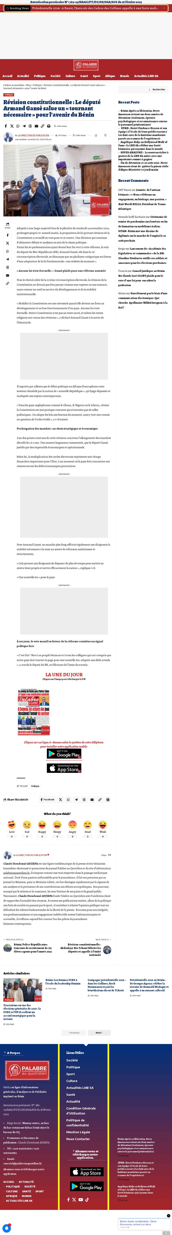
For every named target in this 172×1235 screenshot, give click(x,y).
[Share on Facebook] (5, 126)
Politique (9, 94)
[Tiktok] (87, 1199)
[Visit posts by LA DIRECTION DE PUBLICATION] (7, 855)
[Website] (109, 855)
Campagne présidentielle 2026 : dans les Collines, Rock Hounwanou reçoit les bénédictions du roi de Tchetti (106, 985)
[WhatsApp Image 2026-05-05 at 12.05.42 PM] (33, 712)
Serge (121, 249)
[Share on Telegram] (24, 126)
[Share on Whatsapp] (18, 126)
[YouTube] (81, 1199)
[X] (74, 1199)
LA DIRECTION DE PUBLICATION (33, 135)
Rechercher (159, 89)
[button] (164, 8)
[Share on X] (12, 126)
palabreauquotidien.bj (16, 873)
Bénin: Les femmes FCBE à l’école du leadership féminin (63, 981)
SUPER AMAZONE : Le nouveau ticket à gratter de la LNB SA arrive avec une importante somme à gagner (143, 156)
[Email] (36, 126)
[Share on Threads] (30, 126)
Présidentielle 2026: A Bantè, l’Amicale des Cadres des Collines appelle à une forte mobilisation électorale (95, 8)
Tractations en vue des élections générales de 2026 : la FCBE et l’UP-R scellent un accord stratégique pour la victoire (22, 1012)
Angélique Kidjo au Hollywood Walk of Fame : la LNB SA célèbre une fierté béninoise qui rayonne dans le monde (142, 145)
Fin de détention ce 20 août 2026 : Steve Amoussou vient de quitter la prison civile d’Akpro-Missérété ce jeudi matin (143, 166)
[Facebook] (68, 1199)
